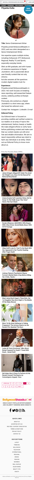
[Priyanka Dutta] (17, 26)
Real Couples (17, 464)
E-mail (30, 110)
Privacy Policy (16, 431)
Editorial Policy (13, 142)
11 (3, 386)
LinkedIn (23, 110)
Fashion (16, 459)
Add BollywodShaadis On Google (13, 2)
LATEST (3, 5)
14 (15, 386)
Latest (17, 442)
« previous (6, 383)
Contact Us (16, 433)
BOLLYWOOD (19, 5)
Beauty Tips (16, 469)
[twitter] (16, 40)
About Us (17, 421)
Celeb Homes (17, 466)
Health (17, 471)
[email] (18, 40)
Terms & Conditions (17, 429)
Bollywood (16, 447)
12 (7, 386)
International (16, 452)
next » (20, 386)
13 (11, 386)
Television (17, 449)
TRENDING (11, 5)
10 (28, 383)
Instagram (15, 110)
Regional (17, 454)
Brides (17, 457)
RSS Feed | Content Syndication (17, 426)
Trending (17, 445)
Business (17, 461)
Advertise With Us (16, 424)
